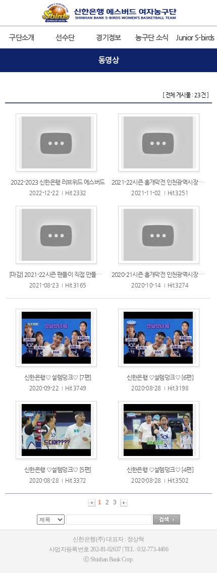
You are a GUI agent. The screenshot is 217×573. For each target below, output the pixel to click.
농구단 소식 (151, 37)
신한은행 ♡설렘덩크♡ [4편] (160, 469)
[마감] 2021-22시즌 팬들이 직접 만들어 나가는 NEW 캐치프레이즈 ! (89, 274)
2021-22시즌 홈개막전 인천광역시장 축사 (161, 182)
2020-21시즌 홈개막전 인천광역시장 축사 (161, 274)
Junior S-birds (195, 37)
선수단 (65, 37)
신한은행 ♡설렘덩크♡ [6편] (160, 377)
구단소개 (21, 37)
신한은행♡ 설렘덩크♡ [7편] (57, 377)
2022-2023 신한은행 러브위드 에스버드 (58, 182)
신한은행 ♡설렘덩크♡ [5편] (57, 469)
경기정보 (108, 37)
